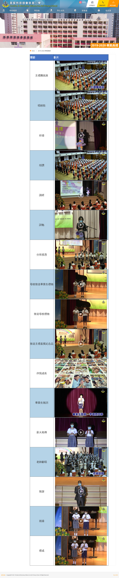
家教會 (84, 10)
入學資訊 (92, 5)
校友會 (108, 10)
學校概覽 (13, 10)
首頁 (33, 51)
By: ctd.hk (115, 575)
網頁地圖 (113, 5)
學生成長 (60, 10)
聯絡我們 (102, 5)
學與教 (37, 10)
